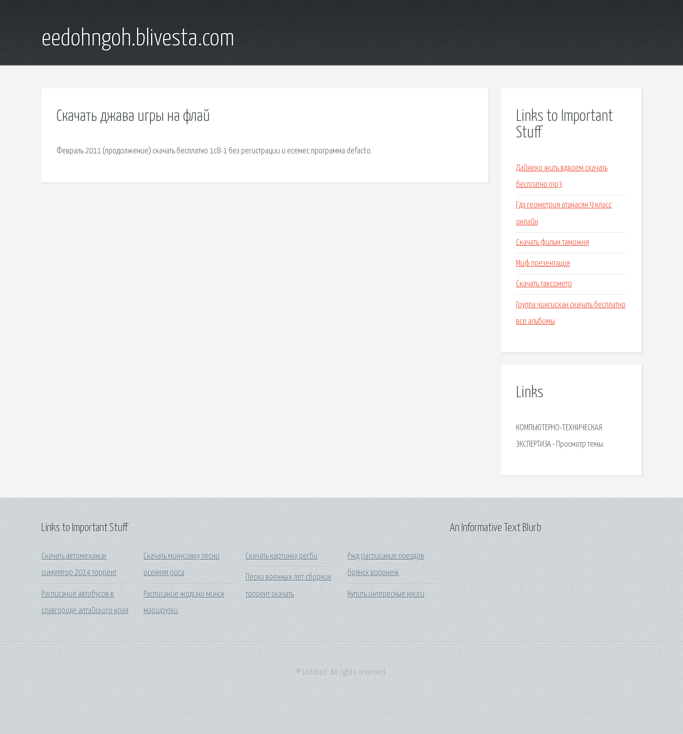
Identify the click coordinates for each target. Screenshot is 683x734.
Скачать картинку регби (282, 556)
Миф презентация (543, 263)
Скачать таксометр (544, 284)
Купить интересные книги (386, 594)
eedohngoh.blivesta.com (138, 38)
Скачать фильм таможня (552, 242)
